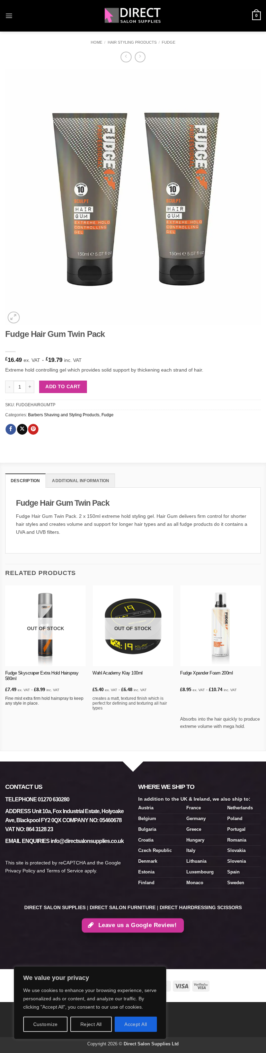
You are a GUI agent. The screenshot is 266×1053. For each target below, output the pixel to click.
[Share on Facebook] (11, 429)
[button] (9, 16)
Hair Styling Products (132, 42)
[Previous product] (140, 57)
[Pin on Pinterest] (33, 429)
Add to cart (63, 386)
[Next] (260, 667)
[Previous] (5, 667)
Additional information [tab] (80, 481)
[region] (90, 1002)
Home (96, 42)
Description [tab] (25, 481)
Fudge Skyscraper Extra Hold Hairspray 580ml (42, 675)
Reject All (91, 1024)
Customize (45, 1024)
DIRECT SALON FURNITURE (123, 907)
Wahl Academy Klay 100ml (117, 673)
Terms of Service (64, 870)
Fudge (168, 42)
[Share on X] (22, 429)
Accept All (135, 1024)
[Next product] (126, 57)
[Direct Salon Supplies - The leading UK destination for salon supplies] (133, 15)
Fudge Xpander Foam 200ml (206, 673)
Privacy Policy (20, 870)
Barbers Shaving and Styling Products (63, 415)
